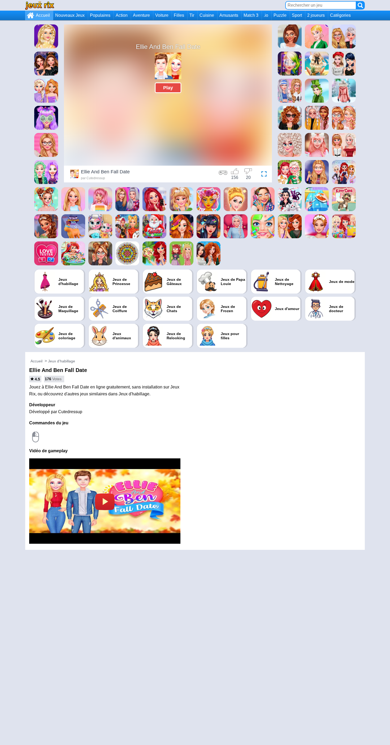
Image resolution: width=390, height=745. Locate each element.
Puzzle (280, 15)
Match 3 (251, 15)
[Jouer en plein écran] (262, 174)
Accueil (43, 15)
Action (122, 15)
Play (168, 87)
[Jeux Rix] (39, 5)
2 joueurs (316, 15)
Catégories (340, 15)
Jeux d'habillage (61, 361)
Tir (191, 15)
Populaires (100, 15)
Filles (179, 15)
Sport (297, 15)
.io (266, 15)
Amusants (228, 15)
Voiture (161, 15)
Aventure (141, 15)
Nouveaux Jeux (70, 15)
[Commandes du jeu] (223, 174)
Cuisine (207, 15)
